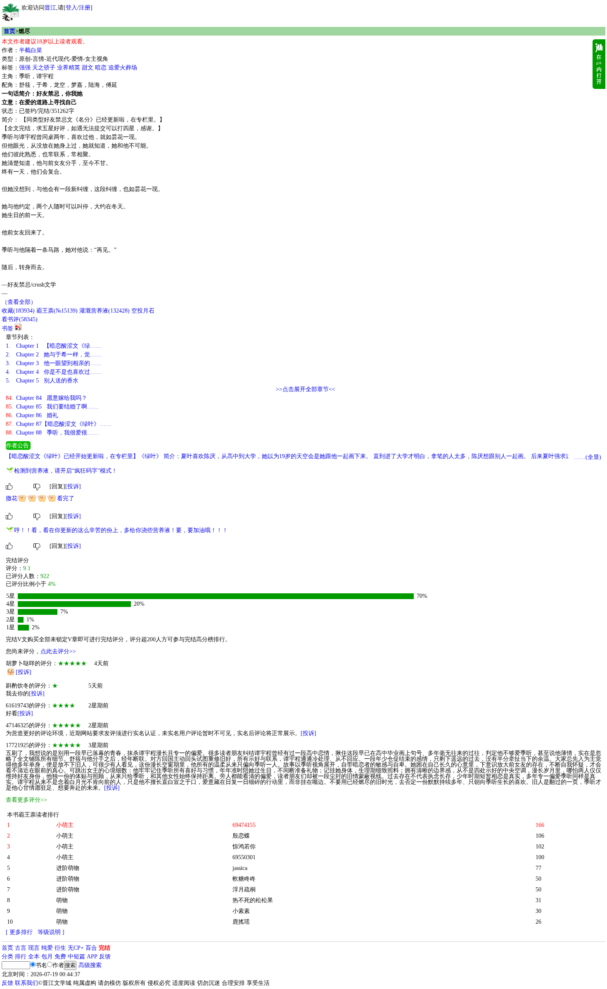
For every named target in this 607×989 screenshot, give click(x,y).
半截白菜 (30, 50)
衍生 (60, 948)
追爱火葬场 (122, 67)
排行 (20, 956)
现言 (34, 948)
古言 (20, 948)
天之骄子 (43, 67)
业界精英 (68, 67)
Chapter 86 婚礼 (32, 415)
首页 (9, 31)
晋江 (50, 8)
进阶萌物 (67, 868)
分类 (7, 956)
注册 (84, 8)
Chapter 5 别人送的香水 (42, 380)
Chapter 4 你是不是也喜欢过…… (54, 372)
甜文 (87, 67)
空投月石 (142, 311)
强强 (25, 67)
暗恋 (101, 67)
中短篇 (76, 956)
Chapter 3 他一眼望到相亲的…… (54, 363)
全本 (34, 956)
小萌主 (65, 836)
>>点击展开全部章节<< (305, 389)
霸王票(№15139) (57, 311)
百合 (91, 948)
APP (92, 956)
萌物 (62, 900)
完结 (104, 948)
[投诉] (73, 486)
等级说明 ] (51, 932)
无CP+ (76, 948)
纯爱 (47, 948)
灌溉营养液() (104, 311)
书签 (7, 328)
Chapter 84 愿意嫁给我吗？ (46, 398)
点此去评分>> (58, 651)
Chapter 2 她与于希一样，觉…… (54, 354)
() (18, 311)
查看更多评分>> (26, 800)
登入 (71, 8)
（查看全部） (19, 302)
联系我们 (26, 983)
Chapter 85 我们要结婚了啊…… (52, 407)
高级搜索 (90, 965)
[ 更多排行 (19, 932)
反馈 (105, 956)
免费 (60, 956)
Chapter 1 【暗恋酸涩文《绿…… (54, 346)
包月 (47, 956)
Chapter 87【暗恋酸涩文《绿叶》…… (58, 424)
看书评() (20, 319)
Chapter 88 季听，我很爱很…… (52, 433)
